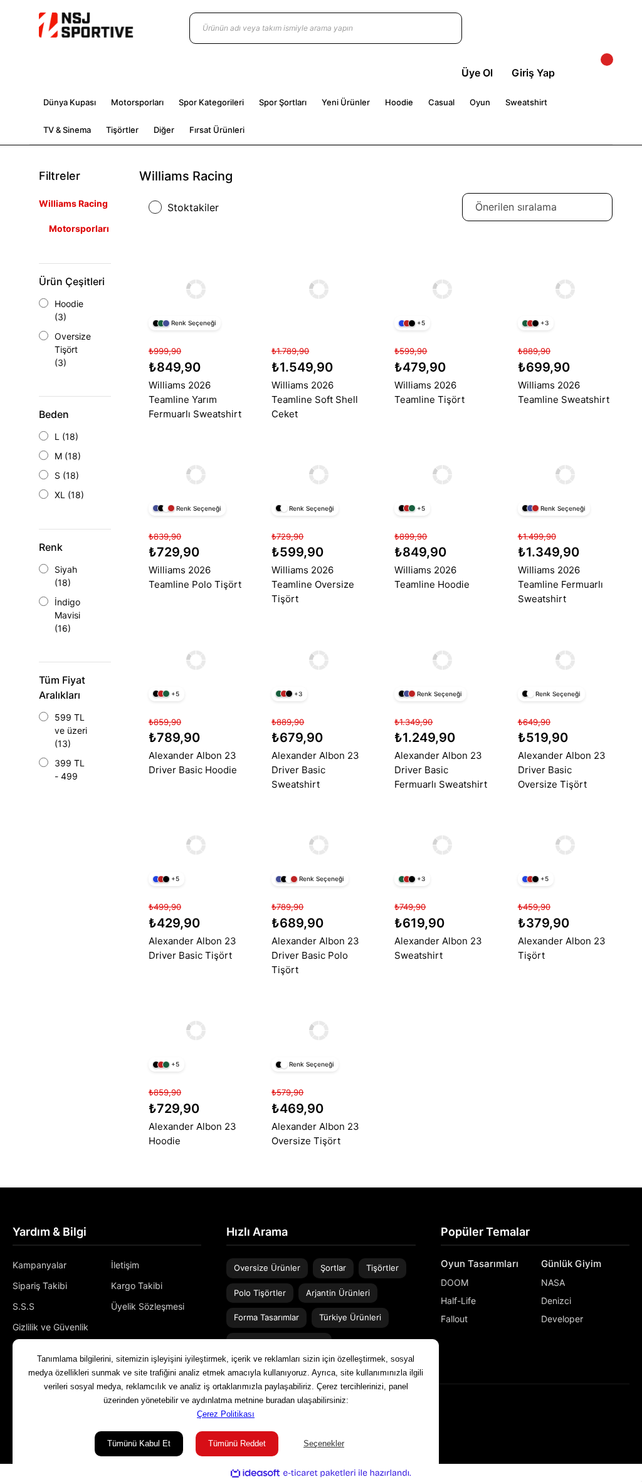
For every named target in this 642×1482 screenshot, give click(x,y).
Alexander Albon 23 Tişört (562, 948)
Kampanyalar (39, 1265)
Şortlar (333, 1268)
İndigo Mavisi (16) (67, 615)
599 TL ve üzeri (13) (71, 730)
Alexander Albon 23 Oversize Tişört (315, 1133)
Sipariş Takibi (40, 1285)
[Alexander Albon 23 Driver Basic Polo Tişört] (318, 845)
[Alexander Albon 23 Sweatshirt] (441, 845)
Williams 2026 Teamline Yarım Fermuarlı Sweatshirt (195, 399)
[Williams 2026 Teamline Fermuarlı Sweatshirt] (565, 474)
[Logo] (86, 25)
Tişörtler (382, 1268)
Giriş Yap (533, 72)
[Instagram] (607, 1411)
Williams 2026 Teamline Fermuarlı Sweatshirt (560, 584)
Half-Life (458, 1300)
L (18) (66, 436)
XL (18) (69, 494)
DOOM (454, 1282)
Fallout (454, 1318)
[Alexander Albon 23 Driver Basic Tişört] (196, 845)
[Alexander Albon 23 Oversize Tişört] (318, 1030)
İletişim (125, 1265)
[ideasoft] (255, 1473)
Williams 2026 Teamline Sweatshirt (563, 392)
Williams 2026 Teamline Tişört (429, 392)
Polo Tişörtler (260, 1293)
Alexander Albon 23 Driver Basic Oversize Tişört (562, 769)
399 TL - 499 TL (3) (70, 776)
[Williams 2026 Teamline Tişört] (441, 289)
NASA (553, 1282)
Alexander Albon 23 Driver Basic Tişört (192, 948)
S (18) (67, 475)
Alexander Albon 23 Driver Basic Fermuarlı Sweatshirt (440, 769)
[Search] (440, 28)
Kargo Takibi (136, 1285)
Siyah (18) (66, 576)
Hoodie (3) (69, 310)
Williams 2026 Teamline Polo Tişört (195, 577)
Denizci (556, 1300)
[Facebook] (625, 1411)
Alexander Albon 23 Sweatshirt (438, 948)
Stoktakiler (193, 207)
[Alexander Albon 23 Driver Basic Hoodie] (196, 659)
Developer (562, 1318)
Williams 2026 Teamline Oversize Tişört (312, 584)
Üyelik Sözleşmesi (147, 1306)
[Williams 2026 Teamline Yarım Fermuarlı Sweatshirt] (196, 289)
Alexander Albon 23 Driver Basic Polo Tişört (315, 955)
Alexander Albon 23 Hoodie (192, 1133)
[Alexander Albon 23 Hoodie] (196, 1030)
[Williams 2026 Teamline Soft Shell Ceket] (318, 289)
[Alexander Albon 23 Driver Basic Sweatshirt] (318, 659)
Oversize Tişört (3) (73, 349)
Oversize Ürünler (267, 1268)
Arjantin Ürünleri (338, 1293)
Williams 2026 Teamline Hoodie (432, 577)
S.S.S (23, 1306)
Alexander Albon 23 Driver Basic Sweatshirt (315, 769)
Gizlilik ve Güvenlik (50, 1327)
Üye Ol (477, 72)
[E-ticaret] (319, 1473)
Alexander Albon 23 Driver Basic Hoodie (193, 762)
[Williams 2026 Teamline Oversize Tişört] (318, 474)
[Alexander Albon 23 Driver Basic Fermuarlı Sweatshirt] (441, 659)
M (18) (68, 456)
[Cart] (596, 72)
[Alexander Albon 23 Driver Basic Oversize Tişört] (565, 659)
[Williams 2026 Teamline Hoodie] (441, 474)
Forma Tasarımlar (266, 1317)
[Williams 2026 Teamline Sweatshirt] (565, 289)
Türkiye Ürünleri (350, 1317)
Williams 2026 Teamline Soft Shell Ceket (314, 399)
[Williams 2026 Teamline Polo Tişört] (196, 474)
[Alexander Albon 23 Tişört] (565, 845)
